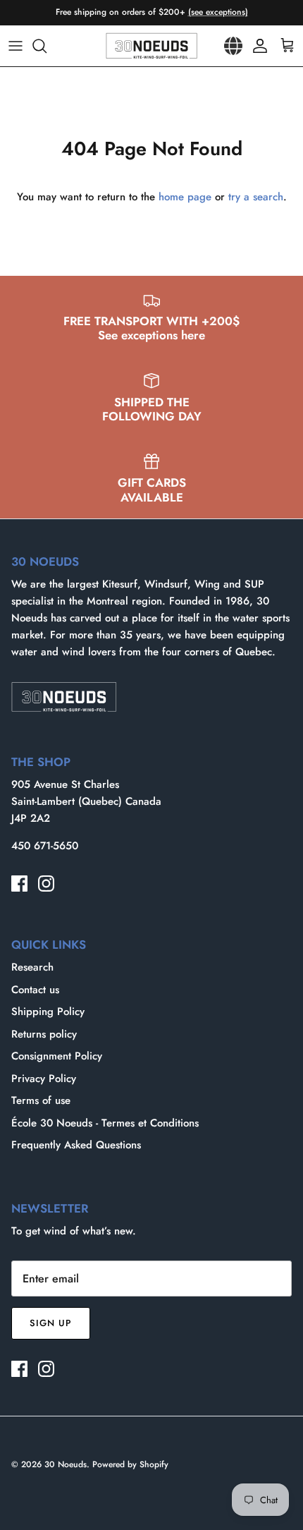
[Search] (46, 45)
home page (185, 197)
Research (32, 967)
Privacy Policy (43, 1078)
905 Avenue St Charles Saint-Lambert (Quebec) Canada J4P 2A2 (86, 801)
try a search (255, 197)
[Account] (256, 45)
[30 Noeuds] (151, 45)
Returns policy (44, 1034)
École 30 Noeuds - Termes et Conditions (105, 1123)
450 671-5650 (44, 846)
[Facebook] (19, 883)
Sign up (51, 1323)
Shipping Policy (48, 1011)
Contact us (35, 989)
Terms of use (40, 1100)
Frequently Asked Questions (76, 1145)
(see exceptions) (218, 12)
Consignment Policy (56, 1056)
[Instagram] (46, 883)
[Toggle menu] (15, 45)
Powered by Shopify (130, 1464)
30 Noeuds (65, 1464)
